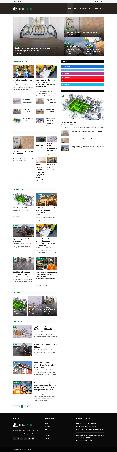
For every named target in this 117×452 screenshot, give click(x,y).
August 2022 (48, 429)
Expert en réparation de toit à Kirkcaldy (41, 145)
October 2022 (48, 423)
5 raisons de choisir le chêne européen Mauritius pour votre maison (32, 49)
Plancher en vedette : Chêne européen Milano (82, 32)
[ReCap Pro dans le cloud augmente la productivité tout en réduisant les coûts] (52, 139)
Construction (82, 8)
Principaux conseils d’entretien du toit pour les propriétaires (51, 121)
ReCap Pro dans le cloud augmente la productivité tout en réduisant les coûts (52, 148)
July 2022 (47, 432)
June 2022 (47, 435)
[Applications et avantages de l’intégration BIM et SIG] (17, 101)
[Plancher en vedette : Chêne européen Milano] (84, 27)
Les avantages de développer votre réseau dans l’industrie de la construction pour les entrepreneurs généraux (45, 386)
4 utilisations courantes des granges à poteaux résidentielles (46, 210)
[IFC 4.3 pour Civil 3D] (17, 120)
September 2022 (49, 426)
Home (69, 8)
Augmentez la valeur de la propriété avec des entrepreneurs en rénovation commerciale (46, 83)
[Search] (101, 8)
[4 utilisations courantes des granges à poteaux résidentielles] (46, 199)
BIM (75, 8)
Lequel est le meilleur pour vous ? (22, 81)
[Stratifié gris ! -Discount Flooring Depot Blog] (17, 111)
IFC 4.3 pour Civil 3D (27, 118)
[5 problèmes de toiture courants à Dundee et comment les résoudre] (94, 46)
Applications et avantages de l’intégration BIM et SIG (27, 102)
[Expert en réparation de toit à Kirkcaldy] (41, 139)
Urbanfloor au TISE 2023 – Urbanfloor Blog (51, 111)
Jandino (16, 84)
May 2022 (47, 438)
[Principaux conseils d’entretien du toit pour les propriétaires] (40, 120)
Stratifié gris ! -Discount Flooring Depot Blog (27, 111)
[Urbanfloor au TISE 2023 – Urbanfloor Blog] (40, 111)
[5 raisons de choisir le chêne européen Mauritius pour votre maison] (38, 36)
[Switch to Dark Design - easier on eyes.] (103, 8)
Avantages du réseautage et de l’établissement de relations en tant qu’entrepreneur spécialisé (46, 275)
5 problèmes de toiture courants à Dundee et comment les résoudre (93, 49)
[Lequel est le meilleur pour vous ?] (23, 71)
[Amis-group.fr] (23, 8)
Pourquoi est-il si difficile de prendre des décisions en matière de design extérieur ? (74, 48)
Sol (90, 8)
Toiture (95, 8)
